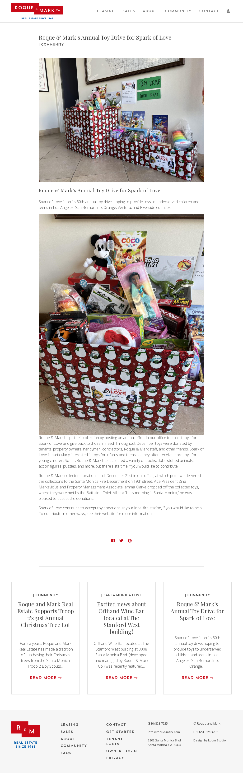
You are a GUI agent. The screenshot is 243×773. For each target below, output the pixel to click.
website (108, 513)
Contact (209, 11)
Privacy (115, 758)
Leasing (106, 11)
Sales (128, 11)
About (150, 11)
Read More (44, 678)
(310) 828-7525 (158, 723)
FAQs (66, 753)
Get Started (120, 732)
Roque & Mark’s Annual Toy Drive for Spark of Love (197, 611)
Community (178, 11)
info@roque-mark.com (164, 732)
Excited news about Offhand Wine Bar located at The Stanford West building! (121, 617)
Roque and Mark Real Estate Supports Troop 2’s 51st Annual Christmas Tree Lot (45, 614)
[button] (229, 11)
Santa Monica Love (122, 595)
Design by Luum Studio (209, 740)
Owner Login (121, 751)
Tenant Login (114, 741)
